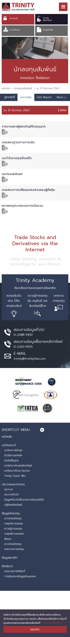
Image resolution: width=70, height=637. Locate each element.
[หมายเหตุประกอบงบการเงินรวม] (5, 210)
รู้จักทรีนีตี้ (9, 97)
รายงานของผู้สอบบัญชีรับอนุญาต (24, 126)
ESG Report (44, 97)
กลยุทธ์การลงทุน (13, 523)
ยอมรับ (35, 629)
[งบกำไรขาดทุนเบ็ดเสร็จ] (5, 163)
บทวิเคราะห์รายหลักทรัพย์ (18, 466)
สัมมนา (8, 539)
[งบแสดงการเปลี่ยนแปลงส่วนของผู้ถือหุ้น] (5, 195)
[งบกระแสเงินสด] (5, 179)
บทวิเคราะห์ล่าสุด (13, 450)
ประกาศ (8, 489)
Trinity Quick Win (14, 476)
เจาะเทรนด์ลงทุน (13, 518)
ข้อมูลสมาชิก (9, 557)
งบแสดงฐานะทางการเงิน (18, 142)
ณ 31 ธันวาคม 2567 (17, 110)
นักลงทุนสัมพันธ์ (23, 88)
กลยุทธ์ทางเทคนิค (14, 534)
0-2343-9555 (23, 346)
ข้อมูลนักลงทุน (11, 513)
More (61, 97)
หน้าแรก (6, 88)
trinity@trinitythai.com (30, 358)
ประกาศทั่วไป (11, 495)
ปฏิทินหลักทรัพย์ (13, 505)
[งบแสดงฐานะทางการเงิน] (5, 147)
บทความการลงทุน (14, 549)
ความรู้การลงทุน (13, 529)
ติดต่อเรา (7, 566)
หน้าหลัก (7, 436)
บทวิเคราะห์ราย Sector (17, 471)
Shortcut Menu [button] (16, 430)
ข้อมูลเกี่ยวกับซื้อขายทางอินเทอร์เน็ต (24, 500)
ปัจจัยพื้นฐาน (11, 460)
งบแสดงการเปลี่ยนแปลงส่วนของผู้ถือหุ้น (28, 189)
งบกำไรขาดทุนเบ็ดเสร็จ (17, 158)
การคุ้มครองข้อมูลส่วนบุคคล (20, 576)
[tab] (35, 430)
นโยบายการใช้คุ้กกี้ (14, 571)
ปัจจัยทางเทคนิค (13, 455)
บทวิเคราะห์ (9, 445)
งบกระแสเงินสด (12, 174)
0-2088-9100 (23, 334)
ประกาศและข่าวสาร (13, 484)
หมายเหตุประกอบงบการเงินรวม (22, 205)
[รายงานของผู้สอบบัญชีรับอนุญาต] (5, 131)
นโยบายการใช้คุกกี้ (52, 623)
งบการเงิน (26, 97)
